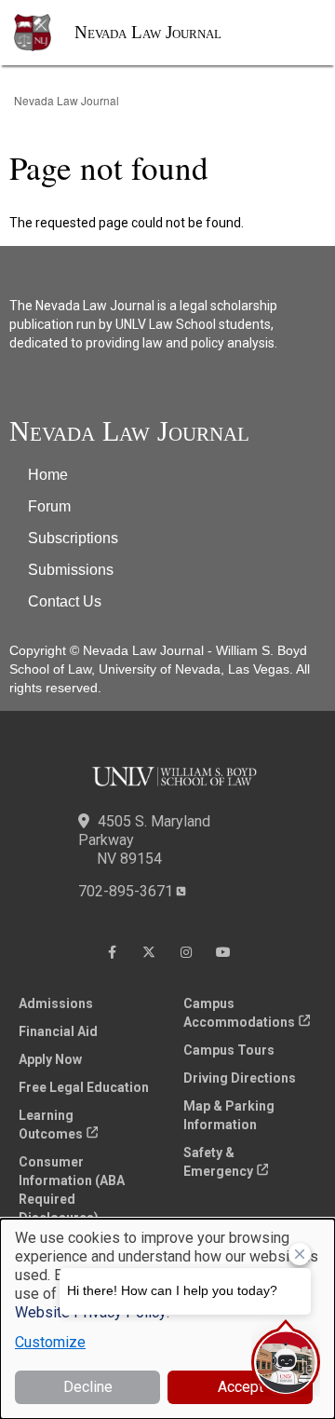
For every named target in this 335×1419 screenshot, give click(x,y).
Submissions (71, 570)
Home (48, 475)
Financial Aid (58, 1031)
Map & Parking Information (229, 1115)
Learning (51, 1124)
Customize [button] (50, 1342)
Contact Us (64, 601)
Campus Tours (229, 1050)
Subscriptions (73, 538)
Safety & (218, 1162)
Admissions (56, 1003)
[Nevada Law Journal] (44, 32)
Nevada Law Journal (147, 32)
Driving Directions (239, 1078)
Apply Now (50, 1059)
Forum (49, 506)
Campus (239, 1013)
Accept (240, 1387)
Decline (88, 1387)
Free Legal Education (84, 1087)
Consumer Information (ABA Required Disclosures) (72, 1189)
